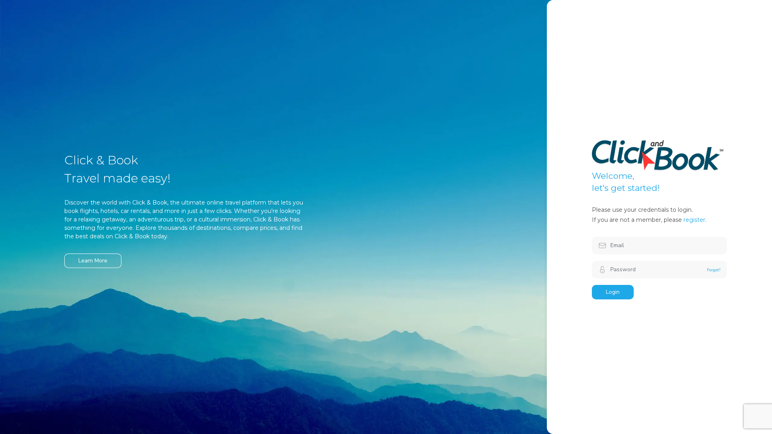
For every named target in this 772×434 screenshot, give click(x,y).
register (694, 219)
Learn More (92, 260)
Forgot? (714, 269)
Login (613, 292)
